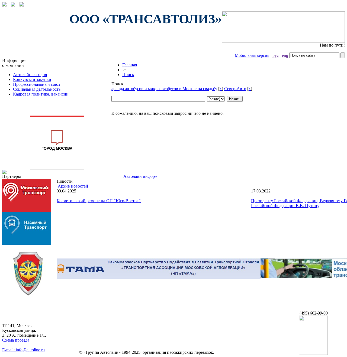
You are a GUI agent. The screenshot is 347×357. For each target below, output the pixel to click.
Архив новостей (73, 186)
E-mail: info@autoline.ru (23, 350)
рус (275, 55)
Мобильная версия (252, 55)
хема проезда (15, 340)
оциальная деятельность (36, 89)
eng (285, 55)
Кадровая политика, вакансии (41, 94)
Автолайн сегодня (30, 74)
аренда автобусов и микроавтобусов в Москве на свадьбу (164, 88)
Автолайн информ (140, 176)
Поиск (128, 74)
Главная (129, 65)
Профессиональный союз (36, 84)
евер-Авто (235, 88)
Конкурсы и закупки (32, 79)
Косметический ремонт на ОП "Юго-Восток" (99, 200)
